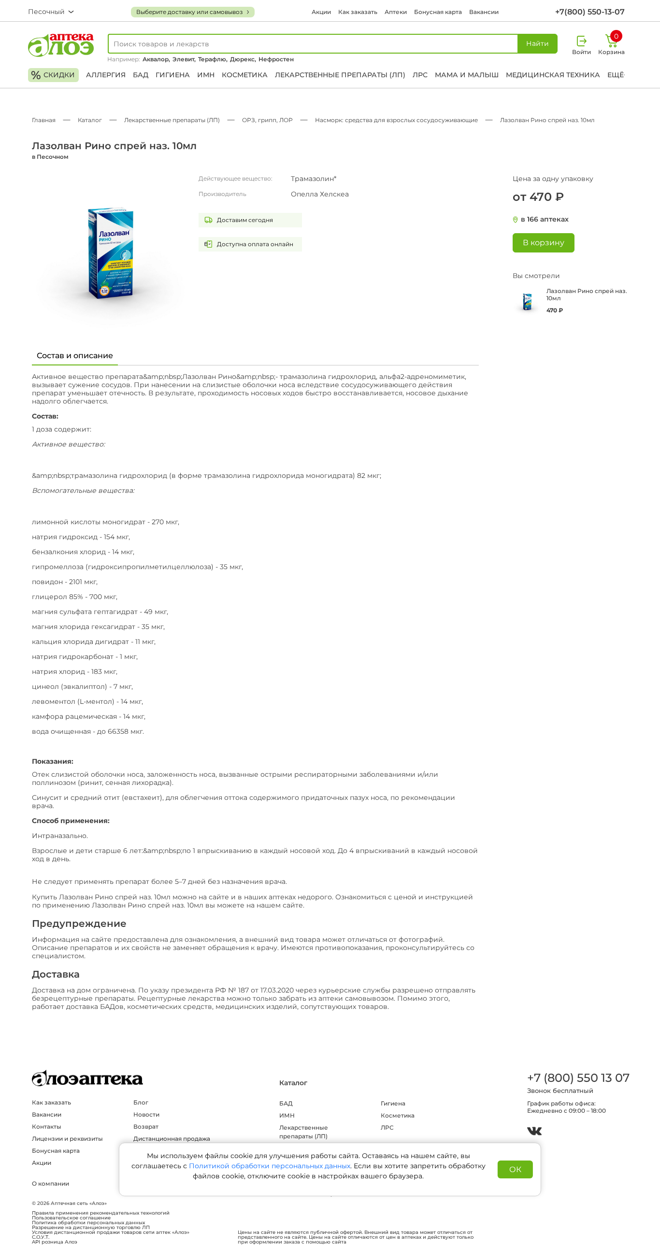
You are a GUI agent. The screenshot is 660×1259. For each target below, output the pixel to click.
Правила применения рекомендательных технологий (101, 1213)
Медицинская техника (553, 74)
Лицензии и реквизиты (67, 1138)
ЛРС (420, 74)
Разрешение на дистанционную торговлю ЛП (91, 1227)
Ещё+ (617, 74)
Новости (146, 1114)
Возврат (145, 1126)
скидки (53, 75)
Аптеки (396, 11)
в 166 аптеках (545, 219)
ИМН (206, 74)
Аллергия (106, 74)
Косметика (245, 74)
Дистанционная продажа (171, 1138)
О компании (50, 1183)
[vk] (534, 1132)
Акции (321, 11)
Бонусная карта (438, 11)
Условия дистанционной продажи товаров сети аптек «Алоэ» (110, 1232)
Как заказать (357, 11)
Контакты (46, 1126)
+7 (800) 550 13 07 (578, 1078)
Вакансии (484, 11)
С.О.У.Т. (40, 1237)
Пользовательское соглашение (71, 1218)
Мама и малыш (467, 74)
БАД (140, 74)
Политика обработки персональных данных (88, 1222)
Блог (140, 1102)
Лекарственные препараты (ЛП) (340, 74)
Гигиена (173, 74)
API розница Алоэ (54, 1242)
